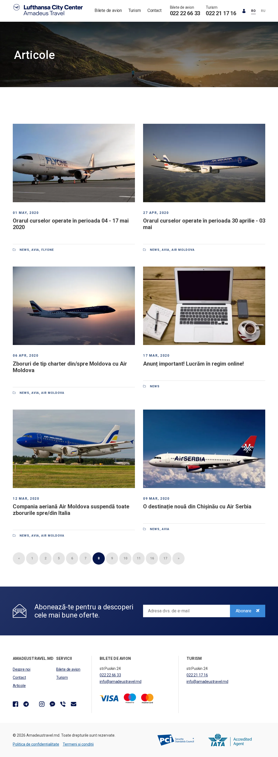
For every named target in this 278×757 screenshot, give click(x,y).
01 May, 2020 (26, 213)
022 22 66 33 (185, 13)
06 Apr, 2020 (25, 355)
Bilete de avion (108, 10)
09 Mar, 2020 (156, 499)
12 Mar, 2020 (26, 499)
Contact (154, 10)
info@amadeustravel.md (120, 681)
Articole (19, 685)
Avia (35, 250)
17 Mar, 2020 (156, 355)
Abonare (244, 610)
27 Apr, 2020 (156, 213)
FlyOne (47, 250)
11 (139, 558)
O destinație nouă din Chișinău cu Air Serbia (197, 506)
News (24, 250)
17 (165, 558)
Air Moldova (183, 250)
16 (152, 558)
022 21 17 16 (221, 13)
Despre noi (21, 669)
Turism (134, 10)
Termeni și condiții (78, 744)
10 (125, 558)
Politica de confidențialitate (36, 744)
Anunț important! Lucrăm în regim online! (193, 363)
